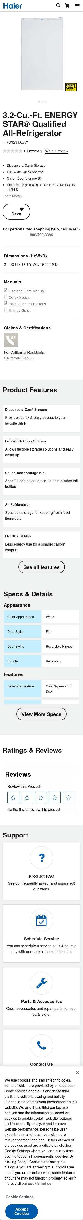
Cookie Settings (20, 1196)
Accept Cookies (21, 1211)
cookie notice (39, 1183)
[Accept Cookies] (77, 1073)
